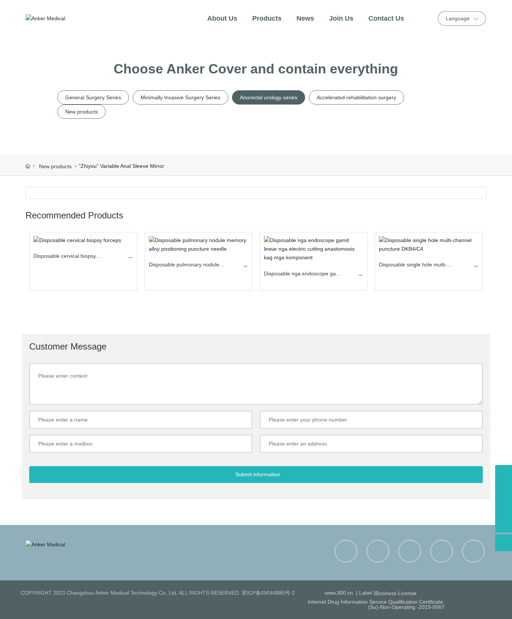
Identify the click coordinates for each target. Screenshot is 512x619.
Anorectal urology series (268, 97)
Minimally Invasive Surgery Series (180, 97)
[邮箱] (503, 490)
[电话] (503, 507)
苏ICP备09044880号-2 (268, 593)
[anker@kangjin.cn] (503, 473)
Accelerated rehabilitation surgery (356, 97)
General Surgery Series (93, 97)
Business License (395, 593)
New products (81, 112)
